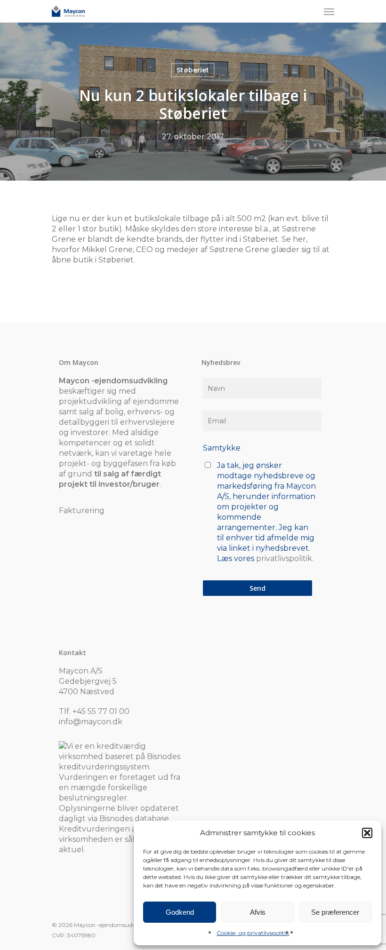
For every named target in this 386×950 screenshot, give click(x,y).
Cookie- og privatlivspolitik (253, 932)
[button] (367, 833)
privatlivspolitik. (285, 558)
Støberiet (193, 70)
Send (257, 588)
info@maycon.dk (90, 721)
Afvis (257, 912)
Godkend (180, 912)
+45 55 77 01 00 (100, 711)
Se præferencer (335, 912)
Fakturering (82, 510)
